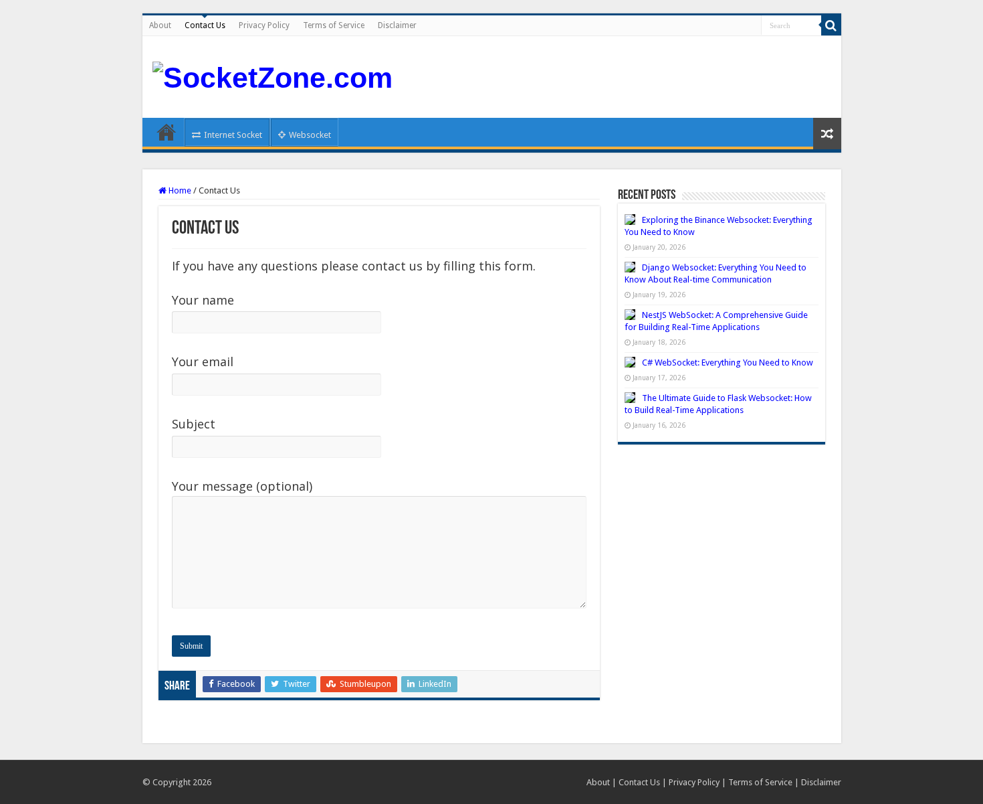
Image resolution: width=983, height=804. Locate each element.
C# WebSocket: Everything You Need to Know (727, 362)
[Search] (831, 25)
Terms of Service (333, 25)
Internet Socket (233, 135)
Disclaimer (397, 25)
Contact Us (205, 25)
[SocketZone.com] (272, 76)
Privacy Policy (264, 25)
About (160, 25)
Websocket (310, 135)
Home (166, 132)
